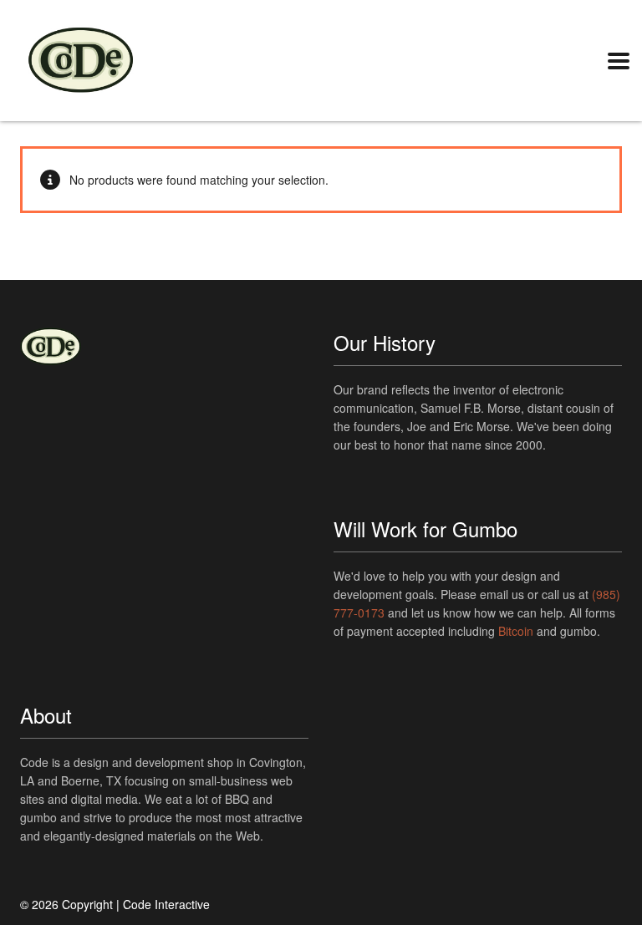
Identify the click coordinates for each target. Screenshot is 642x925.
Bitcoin (515, 631)
